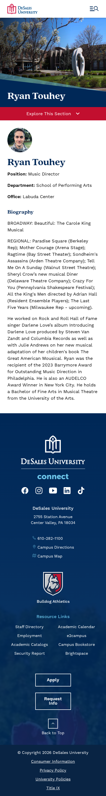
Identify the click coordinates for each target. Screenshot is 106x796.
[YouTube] (53, 491)
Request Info (53, 701)
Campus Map (49, 556)
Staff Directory (29, 626)
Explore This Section (48, 113)
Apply (53, 680)
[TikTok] (81, 491)
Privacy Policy (53, 770)
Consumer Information (53, 761)
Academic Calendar (76, 626)
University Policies (53, 779)
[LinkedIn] (67, 491)
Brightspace (76, 653)
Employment (29, 635)
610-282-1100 (50, 538)
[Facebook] (25, 491)
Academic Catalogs (29, 644)
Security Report (29, 653)
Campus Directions (55, 547)
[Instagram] (39, 491)
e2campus (76, 635)
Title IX (53, 788)
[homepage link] (22, 9)
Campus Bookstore (76, 644)
